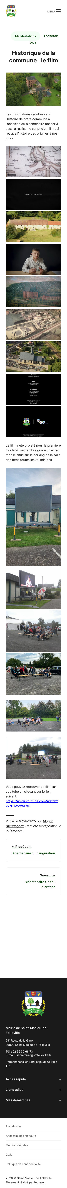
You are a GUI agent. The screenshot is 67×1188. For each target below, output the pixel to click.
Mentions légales (17, 1145)
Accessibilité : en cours (21, 1136)
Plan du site (13, 1126)
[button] (54, 11)
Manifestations (25, 36)
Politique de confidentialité (23, 1164)
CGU (9, 1154)
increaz (39, 1182)
